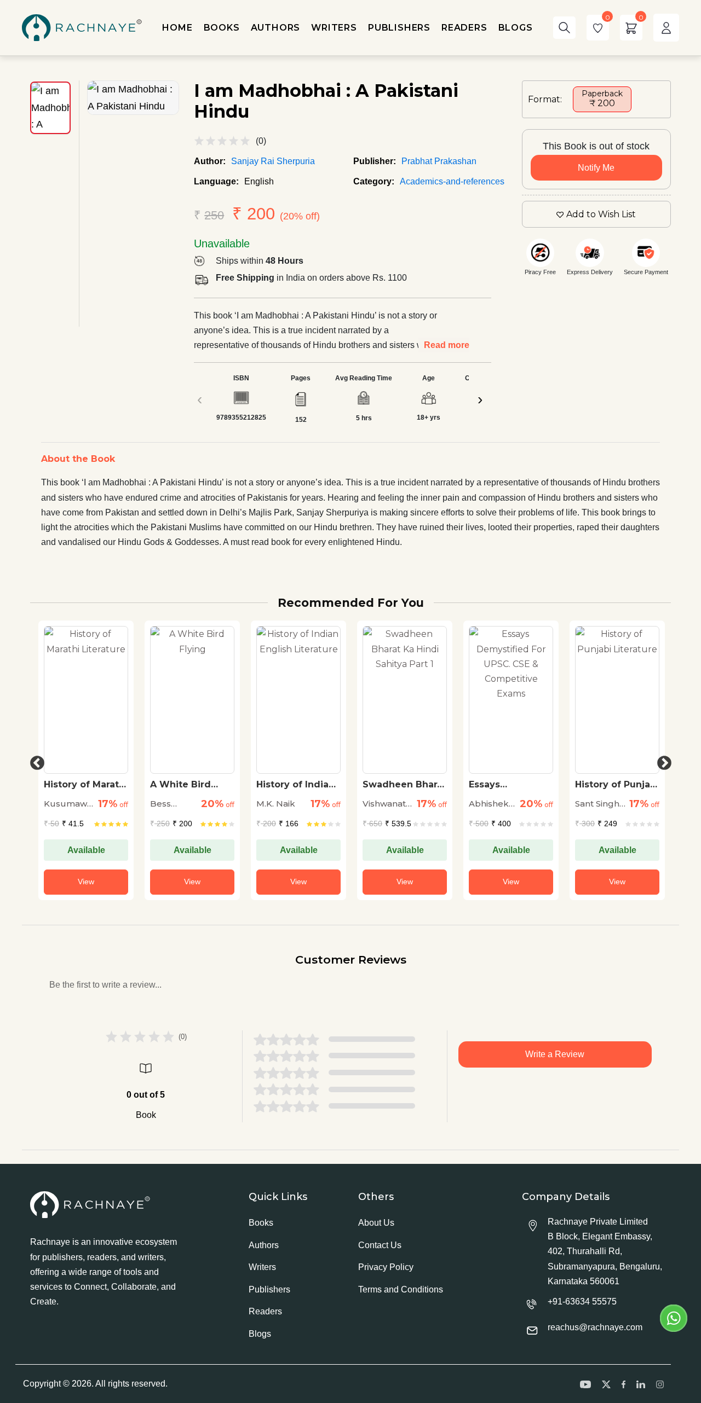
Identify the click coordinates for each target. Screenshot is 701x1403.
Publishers (269, 1289)
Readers (265, 1311)
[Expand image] (133, 97)
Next (661, 760)
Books (261, 1222)
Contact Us (379, 1245)
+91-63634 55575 (582, 1301)
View (86, 881)
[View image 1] (50, 108)
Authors (264, 1245)
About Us (376, 1222)
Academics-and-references (452, 181)
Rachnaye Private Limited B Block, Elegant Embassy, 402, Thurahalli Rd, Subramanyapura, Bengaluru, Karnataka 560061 (605, 1251)
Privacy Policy (385, 1267)
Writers (262, 1267)
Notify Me (596, 167)
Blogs (260, 1333)
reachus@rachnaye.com (595, 1327)
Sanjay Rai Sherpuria (273, 161)
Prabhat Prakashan (438, 161)
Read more (446, 345)
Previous (34, 760)
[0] (598, 27)
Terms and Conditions (400, 1289)
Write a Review (554, 1054)
